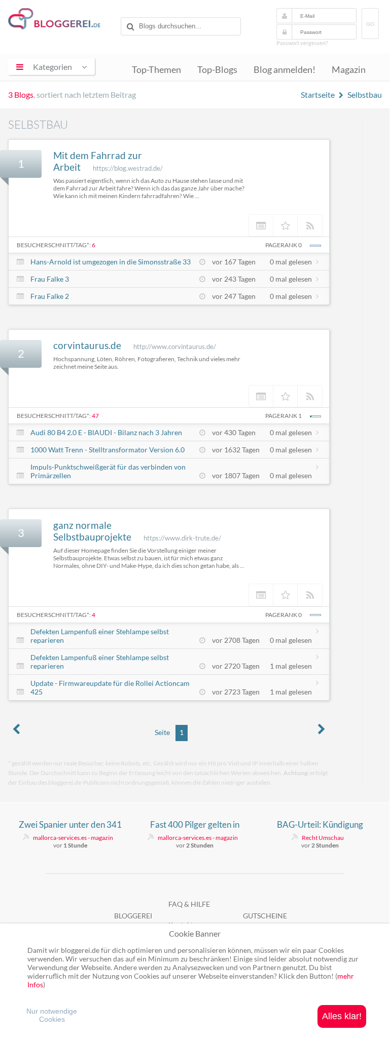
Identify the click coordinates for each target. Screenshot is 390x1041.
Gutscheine (265, 915)
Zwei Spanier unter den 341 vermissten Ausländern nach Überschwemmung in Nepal (70, 824)
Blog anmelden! (284, 69)
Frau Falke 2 (49, 296)
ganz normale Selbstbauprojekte (92, 531)
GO (370, 24)
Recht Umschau (323, 837)
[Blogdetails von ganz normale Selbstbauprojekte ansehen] (261, 594)
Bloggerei (133, 915)
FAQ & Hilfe (189, 904)
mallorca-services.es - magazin (73, 837)
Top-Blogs (217, 69)
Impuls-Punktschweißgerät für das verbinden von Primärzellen (108, 471)
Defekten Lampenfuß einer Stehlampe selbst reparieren (99, 635)
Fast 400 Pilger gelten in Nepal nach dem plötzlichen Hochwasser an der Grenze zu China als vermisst (194, 824)
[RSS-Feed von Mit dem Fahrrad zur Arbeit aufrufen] (310, 225)
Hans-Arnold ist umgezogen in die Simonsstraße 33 (110, 261)
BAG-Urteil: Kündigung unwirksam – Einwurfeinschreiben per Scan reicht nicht (320, 824)
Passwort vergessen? (302, 43)
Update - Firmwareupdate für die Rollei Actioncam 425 (110, 687)
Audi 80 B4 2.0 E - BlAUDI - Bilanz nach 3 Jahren (106, 432)
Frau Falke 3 (49, 279)
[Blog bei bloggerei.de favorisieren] (285, 225)
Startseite (318, 94)
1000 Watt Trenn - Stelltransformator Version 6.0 (107, 449)
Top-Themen (156, 69)
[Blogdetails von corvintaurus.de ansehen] (261, 396)
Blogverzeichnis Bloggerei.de (62, 20)
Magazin (349, 69)
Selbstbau (364, 94)
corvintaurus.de (87, 345)
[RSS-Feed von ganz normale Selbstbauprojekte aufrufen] (310, 594)
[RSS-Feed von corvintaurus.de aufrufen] (310, 396)
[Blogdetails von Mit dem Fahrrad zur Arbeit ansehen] (261, 225)
